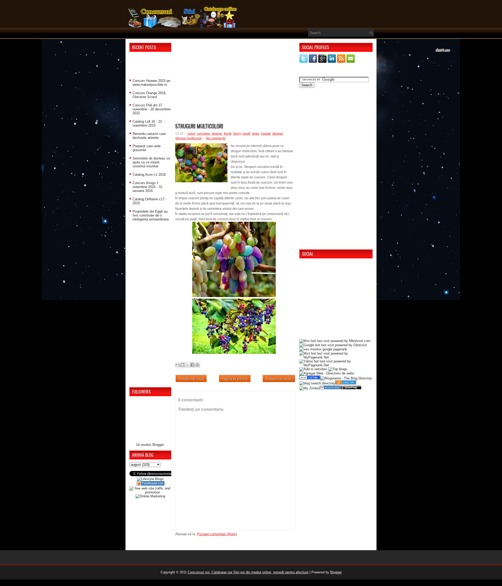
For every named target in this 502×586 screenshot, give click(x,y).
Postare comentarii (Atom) (217, 534)
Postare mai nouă (191, 378)
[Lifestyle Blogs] (150, 479)
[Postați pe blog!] (182, 364)
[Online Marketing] (150, 496)
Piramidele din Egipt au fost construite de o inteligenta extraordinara (151, 215)
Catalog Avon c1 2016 (149, 175)
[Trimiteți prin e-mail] (177, 364)
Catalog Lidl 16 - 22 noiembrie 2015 (147, 123)
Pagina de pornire (235, 378)
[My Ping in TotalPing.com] (350, 388)
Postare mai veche (279, 378)
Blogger (158, 445)
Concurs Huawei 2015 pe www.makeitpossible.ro (151, 83)
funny (237, 133)
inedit (246, 133)
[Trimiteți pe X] (187, 364)
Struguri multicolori (199, 126)
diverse (217, 133)
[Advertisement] (150, 66)
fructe (228, 133)
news (255, 133)
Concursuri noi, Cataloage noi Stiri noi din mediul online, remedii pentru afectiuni (248, 572)
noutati (266, 133)
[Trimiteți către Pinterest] (197, 364)
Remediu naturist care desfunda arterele (149, 136)
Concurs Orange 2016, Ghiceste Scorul (150, 95)
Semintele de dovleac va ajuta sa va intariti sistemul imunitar (151, 162)
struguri (277, 133)
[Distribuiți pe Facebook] (192, 364)
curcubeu (203, 133)
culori (191, 133)
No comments (216, 138)
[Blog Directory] (345, 383)
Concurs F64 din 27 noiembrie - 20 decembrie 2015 (152, 109)
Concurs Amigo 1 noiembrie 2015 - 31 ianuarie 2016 (147, 187)
